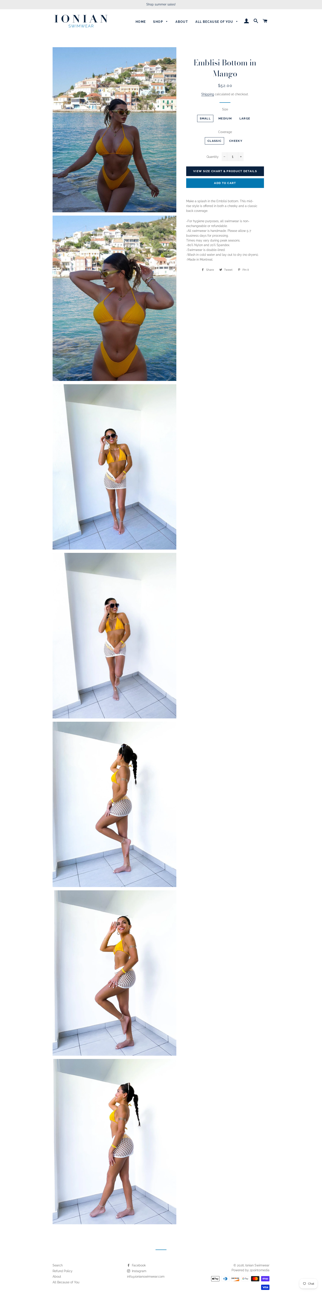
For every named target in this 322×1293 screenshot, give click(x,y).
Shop (158, 21)
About (181, 21)
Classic (214, 140)
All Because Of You (214, 21)
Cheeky (235, 140)
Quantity (213, 157)
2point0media (259, 1270)
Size (225, 109)
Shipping (207, 94)
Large (244, 118)
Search (58, 1265)
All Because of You (66, 1282)
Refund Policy (63, 1271)
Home (141, 21)
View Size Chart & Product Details (225, 171)
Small (205, 118)
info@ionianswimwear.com (146, 1276)
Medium (225, 118)
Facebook (138, 1265)
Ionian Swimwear (257, 1265)
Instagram (138, 1271)
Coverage (225, 132)
